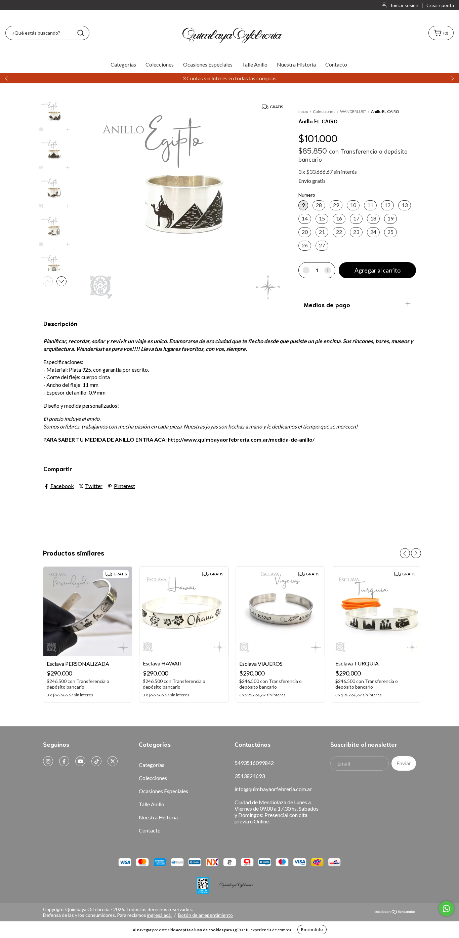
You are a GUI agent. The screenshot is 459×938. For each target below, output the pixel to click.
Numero (306, 195)
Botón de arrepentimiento (205, 915)
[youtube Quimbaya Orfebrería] (80, 761)
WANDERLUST (353, 111)
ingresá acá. (159, 915)
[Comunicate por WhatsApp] (446, 908)
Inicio (303, 111)
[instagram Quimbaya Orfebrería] (48, 761)
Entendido (312, 929)
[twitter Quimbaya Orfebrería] (113, 761)
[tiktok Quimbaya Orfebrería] (96, 761)
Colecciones (159, 64)
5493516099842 (254, 763)
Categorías (123, 64)
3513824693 (250, 776)
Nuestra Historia (296, 64)
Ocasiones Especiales (208, 64)
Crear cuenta (440, 5)
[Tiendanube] (395, 912)
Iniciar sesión (404, 5)
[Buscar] (80, 33)
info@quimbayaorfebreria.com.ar (273, 789)
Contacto (336, 64)
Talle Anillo (254, 64)
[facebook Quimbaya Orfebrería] (64, 761)
